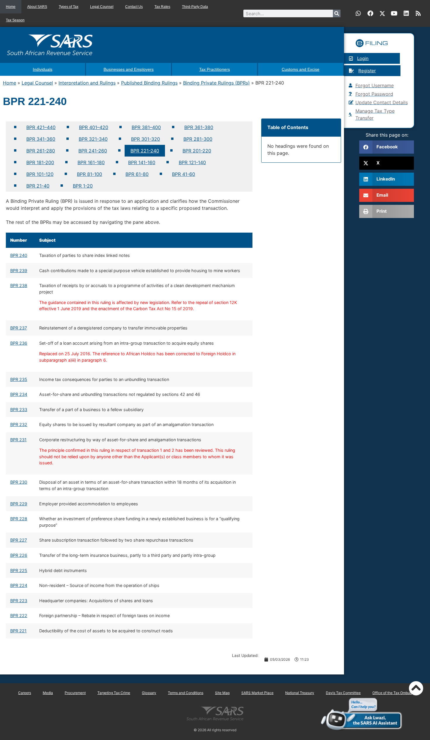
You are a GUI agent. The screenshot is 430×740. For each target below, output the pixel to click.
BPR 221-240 (144, 151)
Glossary (149, 693)
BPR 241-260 (92, 151)
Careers (24, 693)
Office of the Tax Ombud (392, 693)
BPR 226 (18, 555)
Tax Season (15, 20)
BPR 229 (18, 503)
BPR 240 (18, 255)
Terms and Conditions (185, 693)
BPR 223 (18, 600)
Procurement (75, 693)
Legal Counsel (101, 7)
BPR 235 (18, 379)
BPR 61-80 (137, 174)
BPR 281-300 (197, 139)
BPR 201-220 (197, 151)
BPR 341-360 (40, 139)
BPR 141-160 (141, 162)
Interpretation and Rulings (87, 83)
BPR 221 (18, 630)
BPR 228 (18, 518)
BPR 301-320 (145, 139)
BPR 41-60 (183, 174)
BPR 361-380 (198, 127)
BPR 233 (18, 409)
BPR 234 (18, 394)
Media (48, 693)
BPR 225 (18, 570)
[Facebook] (370, 13)
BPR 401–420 (93, 127)
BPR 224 (18, 585)
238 (22, 285)
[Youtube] (394, 13)
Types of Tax (68, 7)
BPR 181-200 (40, 162)
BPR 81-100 (89, 174)
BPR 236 (18, 343)
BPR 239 (18, 270)
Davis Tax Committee (343, 693)
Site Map (222, 693)
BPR (14, 285)
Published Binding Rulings (149, 83)
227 (22, 540)
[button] (386, 147)
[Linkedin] (406, 13)
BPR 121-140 (192, 162)
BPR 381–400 (146, 127)
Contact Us (134, 7)
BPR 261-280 (40, 151)
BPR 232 (18, 424)
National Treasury (299, 693)
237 (22, 327)
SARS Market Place (257, 693)
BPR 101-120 (40, 174)
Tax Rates (162, 7)
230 (23, 482)
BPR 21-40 (37, 186)
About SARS (37, 7)
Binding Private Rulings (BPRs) (216, 83)
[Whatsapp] (358, 13)
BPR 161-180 (91, 162)
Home (11, 7)
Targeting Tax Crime (113, 693)
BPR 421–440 (41, 127)
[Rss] (418, 13)
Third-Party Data (195, 7)
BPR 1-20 (83, 186)
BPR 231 (18, 439)
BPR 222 (18, 615)
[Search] (336, 13)
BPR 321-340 (93, 139)
